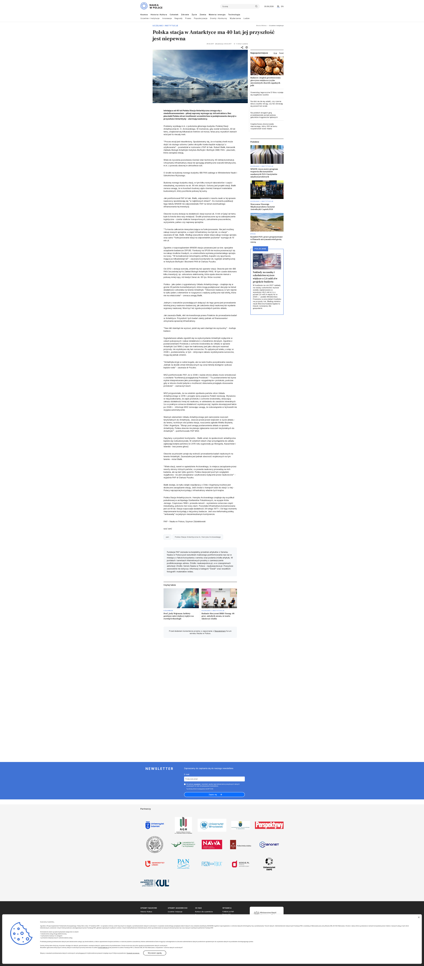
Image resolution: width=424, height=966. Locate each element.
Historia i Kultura (159, 14)
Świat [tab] (281, 53)
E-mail (186, 774)
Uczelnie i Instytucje (150, 18)
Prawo (188, 18)
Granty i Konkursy (218, 18)
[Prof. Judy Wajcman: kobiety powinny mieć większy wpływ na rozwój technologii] (181, 604)
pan (167, 537)
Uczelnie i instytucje (165, 26)
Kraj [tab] (275, 53)
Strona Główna (261, 25)
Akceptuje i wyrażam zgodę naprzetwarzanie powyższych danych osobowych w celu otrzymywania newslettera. (213, 785)
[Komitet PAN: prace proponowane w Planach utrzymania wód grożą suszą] (267, 228)
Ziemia (203, 14)
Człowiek (174, 14)
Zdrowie (185, 14)
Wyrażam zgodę (155, 953)
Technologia (234, 14)
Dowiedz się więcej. (133, 953)
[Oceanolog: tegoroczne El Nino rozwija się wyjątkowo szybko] (267, 93)
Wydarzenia (235, 18)
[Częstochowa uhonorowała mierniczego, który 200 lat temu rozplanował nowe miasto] (267, 126)
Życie (194, 14)
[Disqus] (200, 671)
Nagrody (178, 18)
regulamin (197, 784)
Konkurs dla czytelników (204, 912)
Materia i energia (217, 14)
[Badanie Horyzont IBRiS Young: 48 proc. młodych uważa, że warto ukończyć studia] (219, 604)
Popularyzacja (200, 18)
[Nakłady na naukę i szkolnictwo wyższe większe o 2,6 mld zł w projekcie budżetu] (267, 282)
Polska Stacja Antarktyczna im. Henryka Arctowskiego (198, 537)
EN (282, 6)
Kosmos (144, 14)
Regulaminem (220, 631)
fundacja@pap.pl (103, 947)
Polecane (260, 249)
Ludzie (246, 18)
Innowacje (167, 18)
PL (278, 6)
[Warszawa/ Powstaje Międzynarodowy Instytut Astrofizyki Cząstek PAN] (267, 195)
